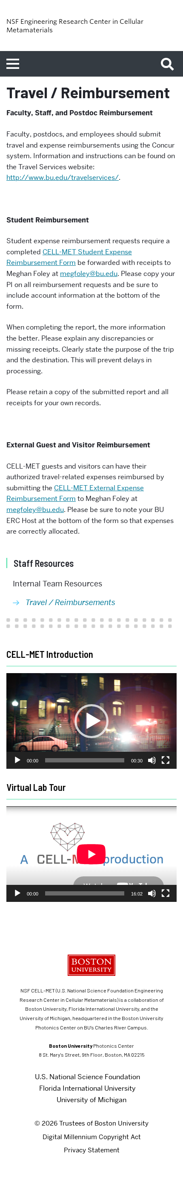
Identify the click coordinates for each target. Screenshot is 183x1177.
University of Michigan (91, 1099)
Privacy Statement (92, 1150)
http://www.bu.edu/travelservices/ (62, 177)
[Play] (17, 760)
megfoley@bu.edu (88, 273)
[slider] (84, 760)
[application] (91, 721)
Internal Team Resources (57, 583)
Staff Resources (44, 563)
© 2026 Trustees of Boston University (91, 1123)
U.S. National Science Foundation (87, 1076)
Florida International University (87, 1088)
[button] (91, 721)
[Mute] (152, 760)
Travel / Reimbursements (70, 602)
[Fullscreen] (165, 760)
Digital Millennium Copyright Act (92, 1137)
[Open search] (170, 64)
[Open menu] (13, 64)
